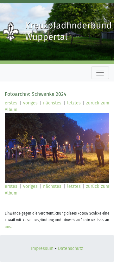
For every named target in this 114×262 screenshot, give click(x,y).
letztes (74, 103)
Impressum (42, 248)
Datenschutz (70, 248)
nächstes (52, 103)
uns (8, 227)
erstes (11, 103)
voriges (30, 103)
